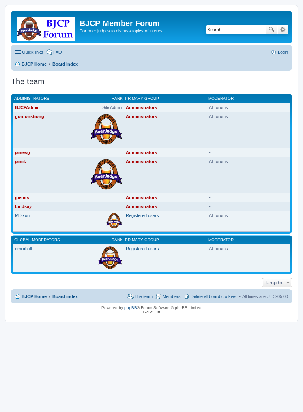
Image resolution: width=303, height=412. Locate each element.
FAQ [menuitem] (57, 52)
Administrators (31, 98)
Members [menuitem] (172, 296)
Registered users (142, 215)
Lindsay (23, 206)
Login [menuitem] (283, 52)
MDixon (22, 215)
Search (271, 29)
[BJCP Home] (46, 27)
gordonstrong (29, 116)
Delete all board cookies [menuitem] (213, 296)
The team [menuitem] (144, 296)
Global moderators (37, 240)
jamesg (22, 152)
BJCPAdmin (27, 107)
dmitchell (23, 248)
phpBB (130, 307)
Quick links (32, 52)
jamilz (21, 161)
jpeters (22, 197)
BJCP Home (34, 296)
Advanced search (282, 29)
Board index (65, 296)
